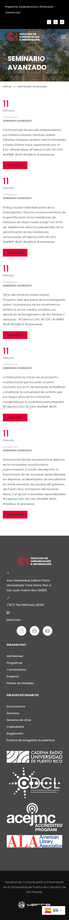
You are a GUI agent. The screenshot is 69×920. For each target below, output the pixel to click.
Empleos (13, 676)
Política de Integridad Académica (31, 740)
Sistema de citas (19, 720)
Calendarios (15, 727)
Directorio (14, 620)
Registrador (15, 733)
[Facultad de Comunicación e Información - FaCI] (23, 37)
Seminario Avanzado (17, 120)
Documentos (16, 706)
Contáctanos (16, 670)
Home (7, 86)
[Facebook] (55, 22)
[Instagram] (49, 22)
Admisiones (15, 656)
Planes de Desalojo (20, 683)
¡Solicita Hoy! (12, 12)
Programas (14, 663)
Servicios (13, 713)
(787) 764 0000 (17, 605)
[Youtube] (62, 22)
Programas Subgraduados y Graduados (29, 6)
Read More (15, 165)
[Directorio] (8, 612)
